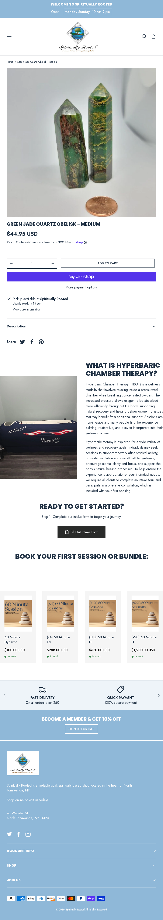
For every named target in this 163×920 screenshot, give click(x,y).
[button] (153, 36)
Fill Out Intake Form (84, 532)
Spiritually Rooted (75, 910)
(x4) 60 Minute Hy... (58, 639)
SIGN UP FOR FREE (81, 729)
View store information (27, 309)
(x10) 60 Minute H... (101, 639)
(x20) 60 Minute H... (144, 639)
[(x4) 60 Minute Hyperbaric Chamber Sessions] (60, 614)
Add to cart (108, 263)
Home (10, 62)
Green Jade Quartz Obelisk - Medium (37, 62)
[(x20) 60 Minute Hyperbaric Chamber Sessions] (145, 614)
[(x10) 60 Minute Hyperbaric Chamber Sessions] (102, 614)
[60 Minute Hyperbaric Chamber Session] (18, 614)
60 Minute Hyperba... (12, 639)
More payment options (82, 287)
